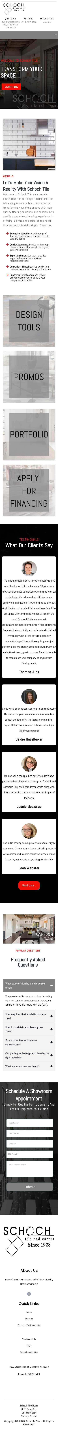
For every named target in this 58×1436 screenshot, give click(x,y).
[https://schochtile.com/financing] (29, 490)
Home (29, 1312)
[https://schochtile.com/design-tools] (29, 321)
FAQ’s (29, 1345)
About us (29, 1318)
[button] (56, 35)
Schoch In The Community (29, 1325)
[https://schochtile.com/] (29, 9)
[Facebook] (29, 1293)
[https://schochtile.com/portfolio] (29, 434)
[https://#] (29, 1241)
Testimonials (29, 1339)
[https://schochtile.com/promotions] (29, 377)
